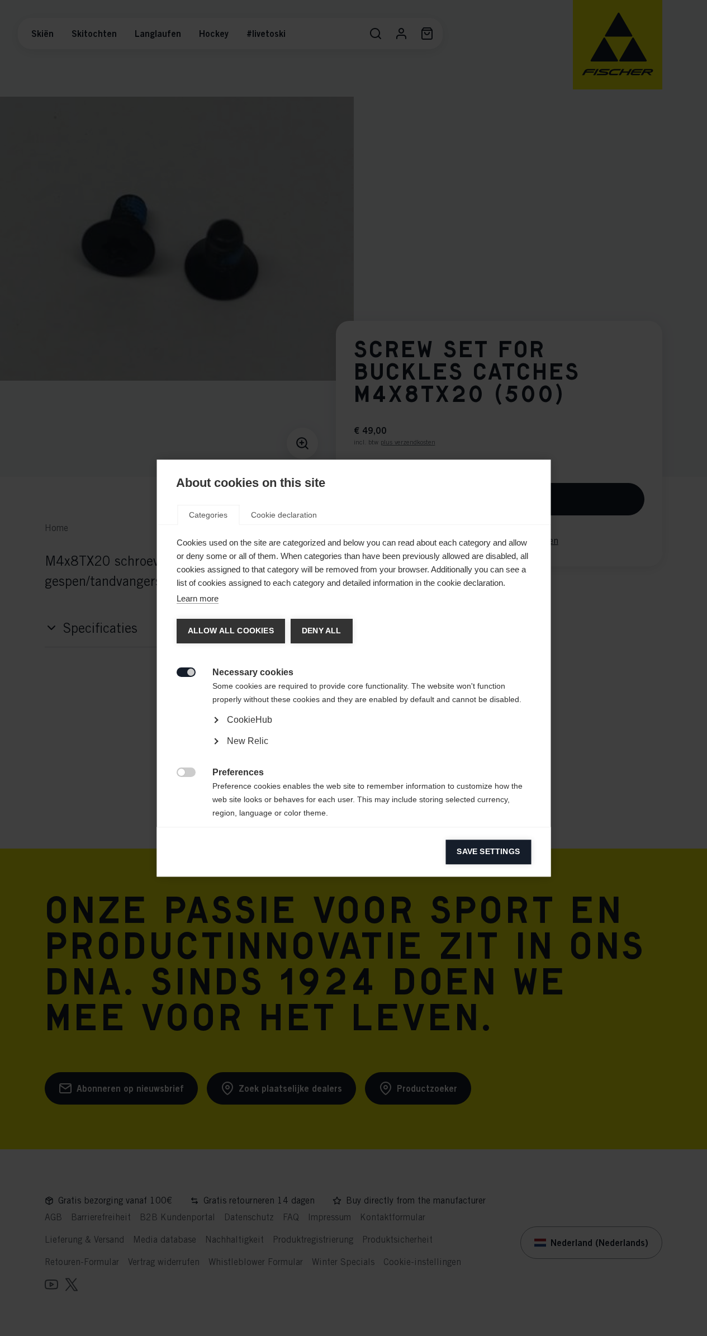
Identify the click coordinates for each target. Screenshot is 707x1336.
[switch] (179, 671)
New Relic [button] (247, 741)
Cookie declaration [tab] (284, 514)
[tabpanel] (353, 751)
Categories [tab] (208, 514)
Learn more (197, 598)
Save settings (488, 851)
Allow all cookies (230, 631)
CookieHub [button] (249, 719)
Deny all (321, 631)
